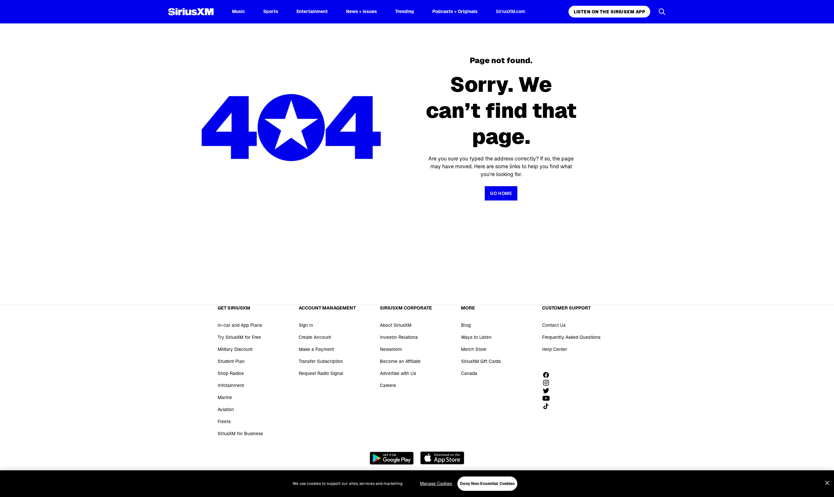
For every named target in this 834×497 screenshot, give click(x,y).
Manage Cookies (436, 483)
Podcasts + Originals (455, 11)
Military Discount (235, 349)
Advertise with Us (398, 373)
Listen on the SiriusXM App (609, 12)
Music (238, 11)
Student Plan (231, 361)
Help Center (554, 349)
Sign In (306, 325)
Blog (466, 325)
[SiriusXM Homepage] (191, 11)
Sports (270, 11)
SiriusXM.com (510, 11)
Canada (469, 373)
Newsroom (391, 349)
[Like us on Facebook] (548, 375)
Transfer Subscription (321, 361)
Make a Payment (316, 349)
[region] (417, 483)
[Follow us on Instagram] (548, 383)
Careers (388, 385)
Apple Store (442, 457)
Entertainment (312, 11)
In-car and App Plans (240, 325)
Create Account (315, 337)
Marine (225, 397)
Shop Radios (231, 373)
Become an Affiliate (400, 361)
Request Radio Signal (321, 373)
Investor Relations (399, 337)
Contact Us (554, 325)
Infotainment (231, 385)
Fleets (224, 421)
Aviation (226, 409)
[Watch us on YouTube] (548, 398)
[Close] (827, 483)
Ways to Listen (476, 337)
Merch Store (473, 349)
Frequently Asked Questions (571, 337)
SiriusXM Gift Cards (481, 361)
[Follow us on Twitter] (548, 390)
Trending (404, 11)
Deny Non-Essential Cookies (487, 483)
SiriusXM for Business (240, 433)
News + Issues (361, 11)
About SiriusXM (395, 325)
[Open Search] (662, 12)
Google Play (392, 457)
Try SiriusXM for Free (239, 337)
